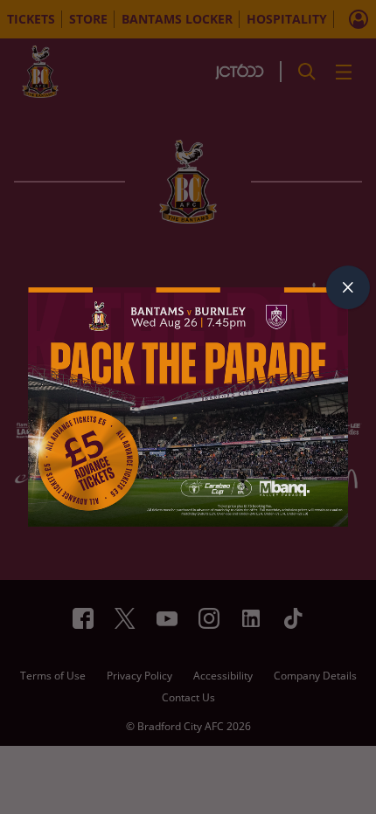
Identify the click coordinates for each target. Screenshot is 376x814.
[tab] (348, 287)
